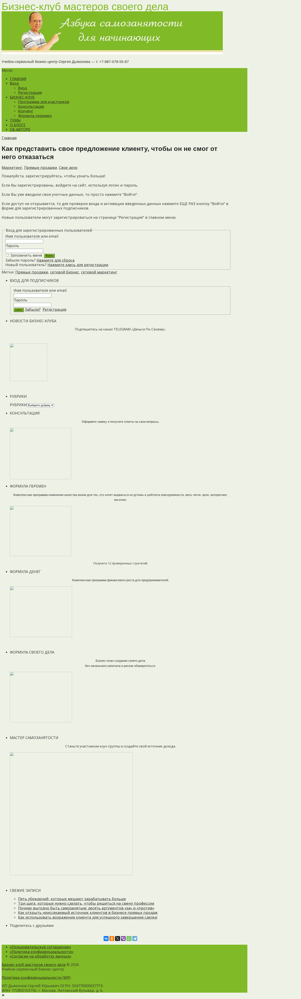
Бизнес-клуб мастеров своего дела (34, 964)
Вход (14, 83)
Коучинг (25, 110)
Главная (9, 137)
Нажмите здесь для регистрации (78, 264)
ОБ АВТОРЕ (20, 129)
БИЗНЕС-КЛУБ (22, 97)
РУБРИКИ (18, 404)
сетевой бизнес (64, 272)
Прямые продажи (40, 167)
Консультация (31, 106)
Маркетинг (12, 167)
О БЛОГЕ (17, 124)
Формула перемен (35, 115)
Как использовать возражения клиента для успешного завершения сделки (87, 917)
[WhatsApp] (129, 938)
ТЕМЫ (15, 120)
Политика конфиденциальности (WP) (36, 977)
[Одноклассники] (111, 938)
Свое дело (68, 167)
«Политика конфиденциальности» (41, 951)
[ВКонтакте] (106, 938)
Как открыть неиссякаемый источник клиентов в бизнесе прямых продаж (87, 912)
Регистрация (30, 92)
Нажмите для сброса (56, 260)
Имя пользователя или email (31, 236)
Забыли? (33, 309)
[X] (117, 938)
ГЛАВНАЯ (18, 78)
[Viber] (123, 938)
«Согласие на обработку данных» (40, 956)
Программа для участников (43, 101)
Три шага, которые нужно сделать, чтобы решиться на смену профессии (86, 903)
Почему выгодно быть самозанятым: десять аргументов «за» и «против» (86, 908)
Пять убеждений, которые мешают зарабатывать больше (72, 898)
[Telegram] (134, 938)
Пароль (12, 245)
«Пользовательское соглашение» (40, 946)
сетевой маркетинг (99, 272)
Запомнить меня (26, 255)
